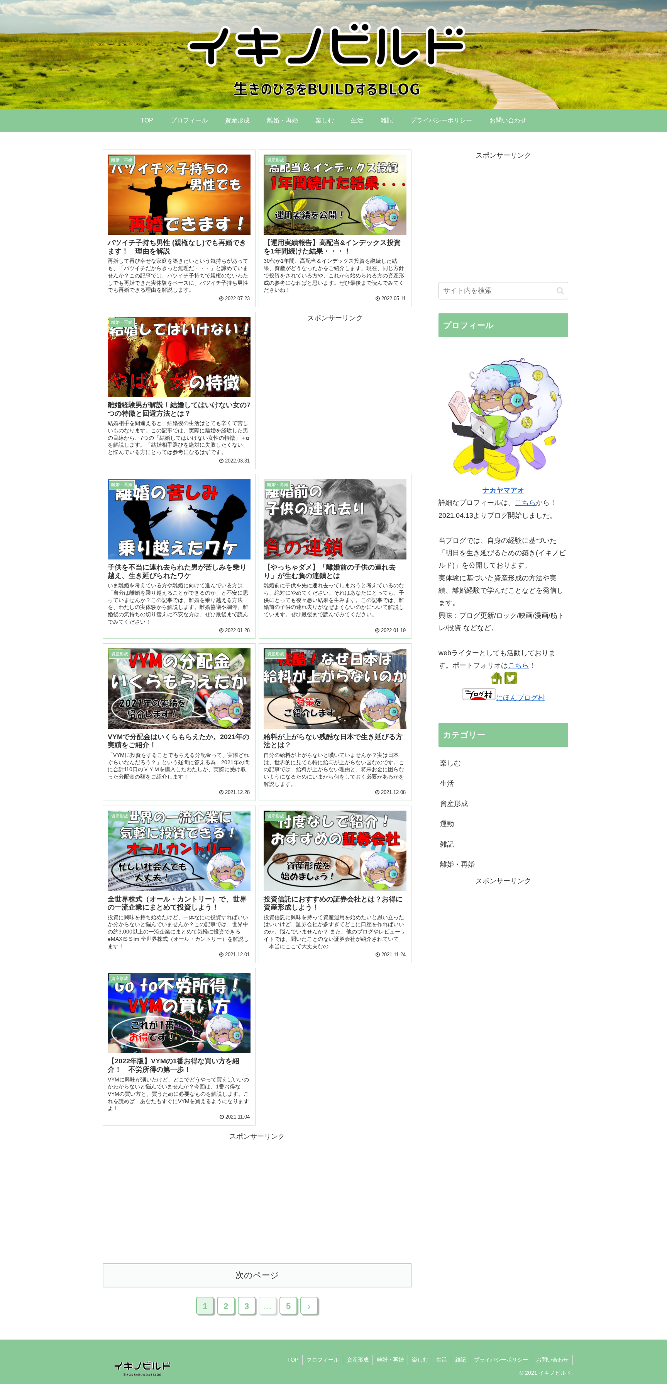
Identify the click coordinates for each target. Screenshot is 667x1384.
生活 (447, 783)
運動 (447, 824)
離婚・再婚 (457, 864)
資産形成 (454, 804)
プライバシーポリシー (501, 1360)
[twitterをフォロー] (510, 682)
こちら (525, 503)
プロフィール (322, 1360)
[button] (560, 290)
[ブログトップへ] (496, 682)
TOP (292, 1360)
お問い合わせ (552, 1360)
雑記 (447, 844)
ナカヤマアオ (503, 490)
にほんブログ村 (520, 698)
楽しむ (450, 763)
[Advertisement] (335, 378)
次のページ (257, 1275)
